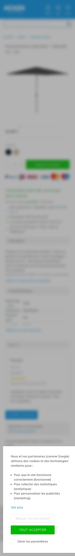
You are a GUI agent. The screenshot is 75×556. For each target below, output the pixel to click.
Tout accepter (32, 530)
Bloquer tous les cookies (33, 518)
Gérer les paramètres (33, 541)
